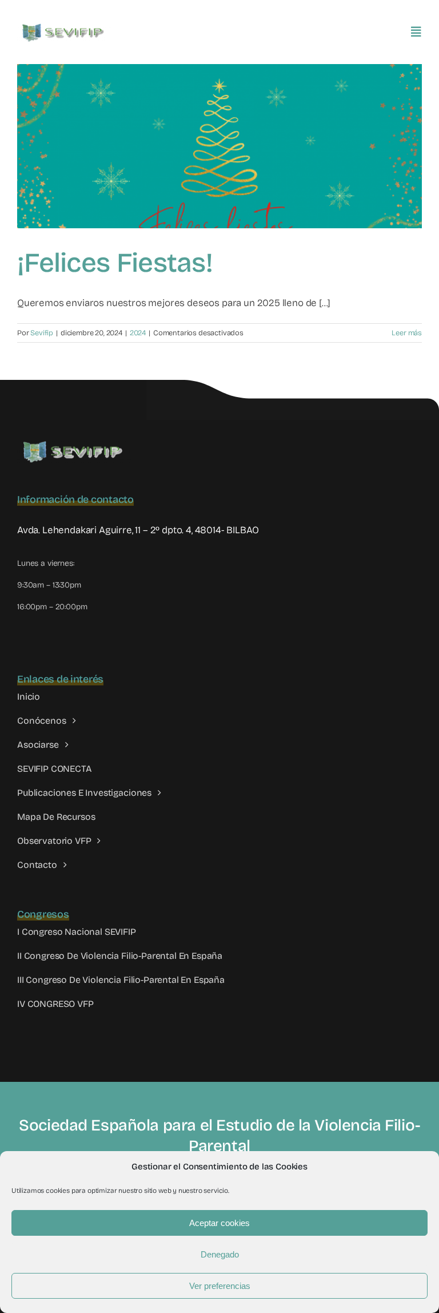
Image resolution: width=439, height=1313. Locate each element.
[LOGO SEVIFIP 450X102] (64, 26)
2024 (138, 333)
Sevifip (41, 333)
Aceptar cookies (219, 1223)
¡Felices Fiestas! (115, 263)
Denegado (220, 1254)
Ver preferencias (219, 1286)
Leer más (407, 333)
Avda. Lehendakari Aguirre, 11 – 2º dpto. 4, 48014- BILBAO (138, 530)
